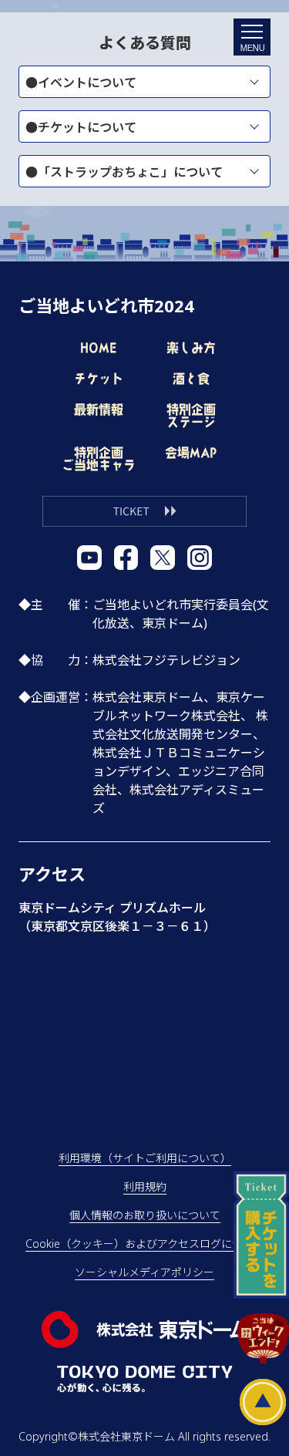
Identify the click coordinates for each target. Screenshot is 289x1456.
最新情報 (98, 409)
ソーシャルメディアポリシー (144, 1272)
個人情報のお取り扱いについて (144, 1215)
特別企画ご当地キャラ (99, 459)
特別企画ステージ (191, 415)
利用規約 (144, 1186)
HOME (98, 348)
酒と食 (191, 378)
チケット (98, 378)
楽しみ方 (191, 348)
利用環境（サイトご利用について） (145, 1158)
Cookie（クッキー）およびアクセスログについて (144, 1243)
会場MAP (191, 453)
